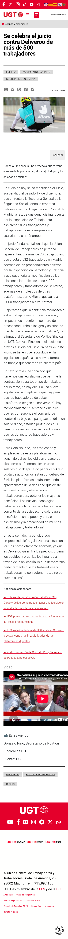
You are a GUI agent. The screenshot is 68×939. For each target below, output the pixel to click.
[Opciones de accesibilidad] (59, 930)
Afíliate (36, 15)
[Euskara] (64, 5)
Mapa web (49, 906)
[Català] (55, 5)
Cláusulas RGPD (33, 900)
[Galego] (60, 5)
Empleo (11, 72)
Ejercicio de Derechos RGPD (15, 906)
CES (42, 889)
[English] (46, 5)
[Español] (50, 5)
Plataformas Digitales (40, 774)
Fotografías (36, 906)
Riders (10, 784)
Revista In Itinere (10, 912)
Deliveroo (12, 774)
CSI (58, 889)
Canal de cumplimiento (26, 895)
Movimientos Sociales (36, 72)
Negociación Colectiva (20, 78)
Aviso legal (8, 895)
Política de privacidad (12, 900)
